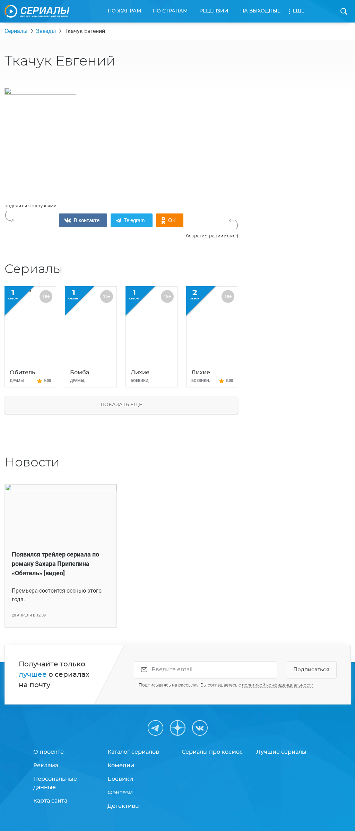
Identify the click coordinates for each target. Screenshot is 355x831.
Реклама (45, 765)
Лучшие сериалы (281, 752)
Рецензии (213, 11)
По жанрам (124, 11)
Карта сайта (50, 801)
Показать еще (121, 404)
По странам (170, 11)
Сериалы (16, 31)
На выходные (260, 11)
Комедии (120, 765)
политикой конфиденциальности (277, 685)
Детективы (123, 806)
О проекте (48, 752)
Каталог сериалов (133, 752)
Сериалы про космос (212, 752)
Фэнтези (120, 792)
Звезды (46, 31)
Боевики (120, 779)
